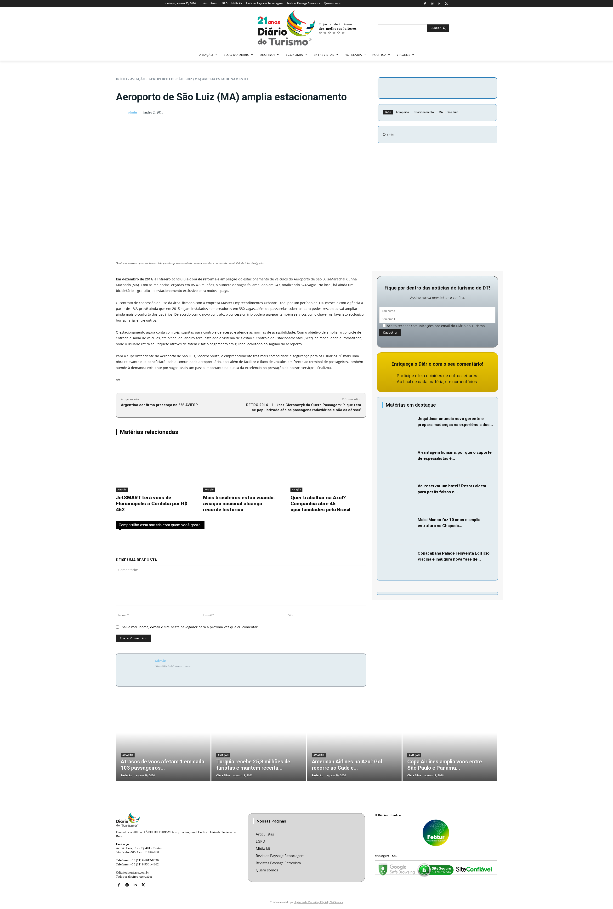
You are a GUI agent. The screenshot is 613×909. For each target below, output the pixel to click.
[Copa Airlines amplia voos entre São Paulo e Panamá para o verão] (450, 741)
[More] (478, 87)
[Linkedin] (439, 4)
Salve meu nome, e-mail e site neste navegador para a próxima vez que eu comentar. (190, 627)
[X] (446, 4)
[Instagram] (432, 4)
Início (121, 79)
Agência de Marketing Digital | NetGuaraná (318, 902)
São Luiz (453, 112)
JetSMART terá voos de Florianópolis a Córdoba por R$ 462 (151, 503)
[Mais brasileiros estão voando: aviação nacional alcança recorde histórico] (241, 467)
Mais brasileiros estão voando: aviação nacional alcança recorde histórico (239, 503)
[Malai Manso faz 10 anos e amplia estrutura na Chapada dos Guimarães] (398, 528)
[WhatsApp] (466, 87)
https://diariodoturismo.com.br (173, 666)
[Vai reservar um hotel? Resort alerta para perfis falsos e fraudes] (398, 494)
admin (132, 112)
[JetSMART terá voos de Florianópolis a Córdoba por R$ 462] (154, 467)
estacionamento (424, 112)
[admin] (121, 113)
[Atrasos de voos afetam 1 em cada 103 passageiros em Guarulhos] (163, 741)
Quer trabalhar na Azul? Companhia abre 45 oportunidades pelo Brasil (320, 503)
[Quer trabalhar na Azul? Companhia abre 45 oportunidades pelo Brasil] (328, 467)
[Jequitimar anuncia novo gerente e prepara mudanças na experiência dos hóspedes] (398, 427)
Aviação (137, 79)
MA (441, 112)
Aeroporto (402, 112)
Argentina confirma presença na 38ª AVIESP (159, 405)
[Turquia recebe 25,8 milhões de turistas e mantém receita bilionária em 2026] (258, 741)
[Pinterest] (455, 87)
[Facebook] (425, 4)
